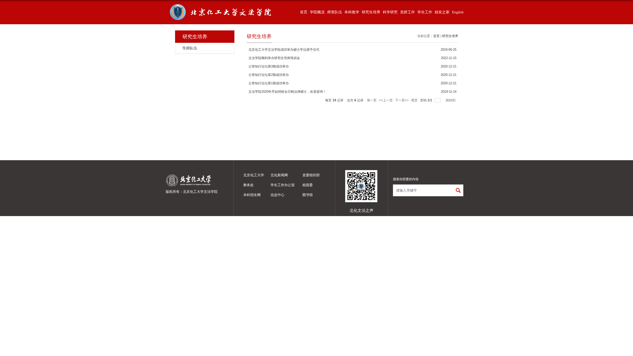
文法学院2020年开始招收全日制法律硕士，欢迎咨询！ (287, 91)
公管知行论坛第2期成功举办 (269, 75)
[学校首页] (188, 174)
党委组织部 (311, 175)
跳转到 (451, 100)
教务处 (248, 185)
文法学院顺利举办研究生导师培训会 (274, 58)
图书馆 (307, 195)
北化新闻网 (279, 175)
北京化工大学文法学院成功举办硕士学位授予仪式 (284, 49)
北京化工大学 (253, 175)
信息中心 (277, 195)
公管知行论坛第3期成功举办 (269, 66)
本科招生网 (252, 195)
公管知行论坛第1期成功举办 (269, 83)
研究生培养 (450, 36)
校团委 (307, 185)
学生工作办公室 (283, 185)
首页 (436, 36)
